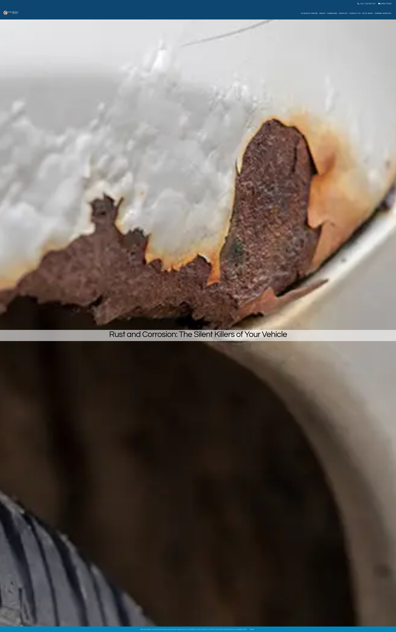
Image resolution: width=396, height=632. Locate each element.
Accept (252, 629)
